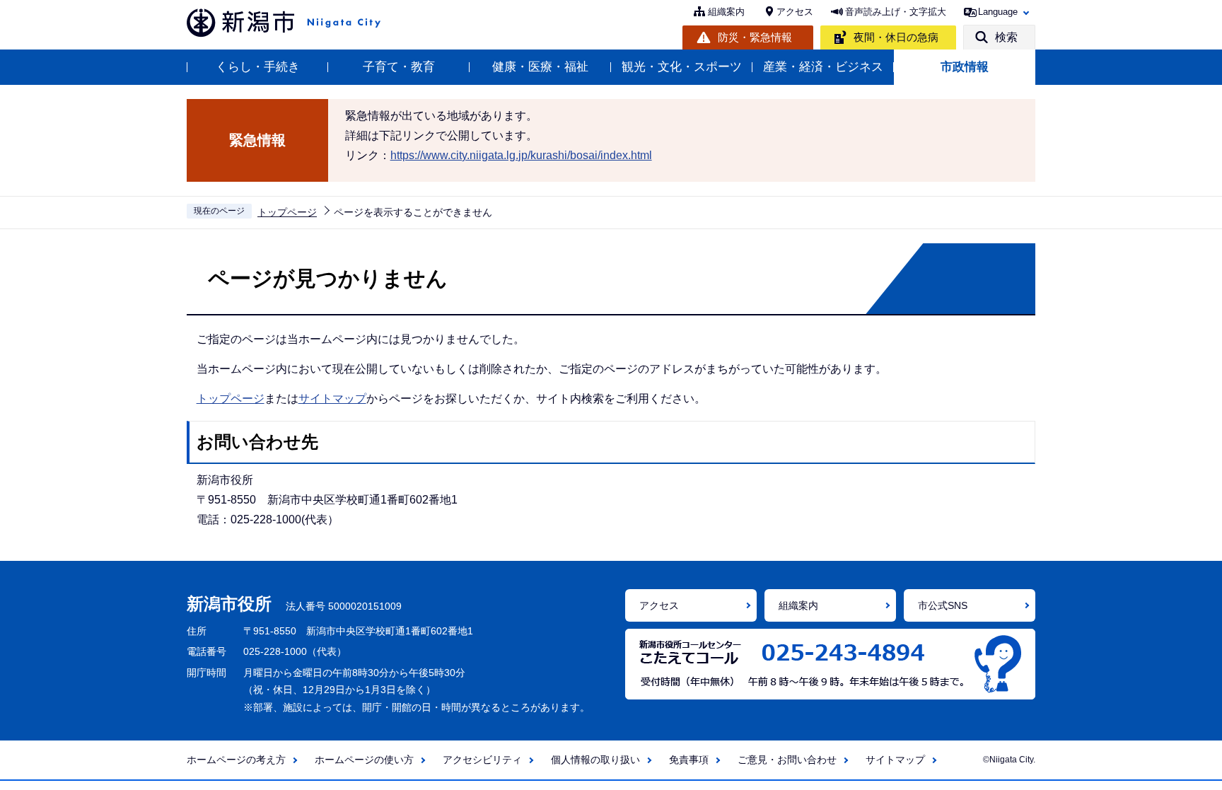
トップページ (287, 212)
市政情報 (965, 67)
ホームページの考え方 (236, 759)
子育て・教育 (399, 67)
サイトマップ (332, 399)
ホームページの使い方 (364, 759)
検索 (1006, 37)
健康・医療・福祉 (540, 67)
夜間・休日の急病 (896, 37)
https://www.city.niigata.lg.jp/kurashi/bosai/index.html (521, 155)
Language (998, 11)
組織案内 (726, 11)
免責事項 (689, 759)
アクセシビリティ (482, 759)
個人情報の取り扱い (595, 759)
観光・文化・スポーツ (682, 67)
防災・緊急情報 (755, 37)
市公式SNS (942, 605)
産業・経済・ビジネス (823, 67)
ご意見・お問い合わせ (787, 759)
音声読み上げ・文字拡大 (895, 11)
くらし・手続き (258, 67)
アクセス (794, 11)
